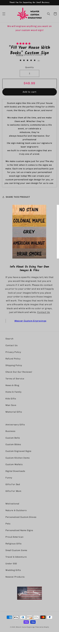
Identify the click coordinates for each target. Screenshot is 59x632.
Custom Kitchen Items (17, 458)
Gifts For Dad (12, 484)
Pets (7, 523)
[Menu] (3, 14)
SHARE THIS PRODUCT (18, 197)
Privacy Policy (13, 352)
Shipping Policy (13, 365)
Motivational (12, 503)
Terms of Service (14, 378)
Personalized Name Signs (19, 530)
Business (10, 431)
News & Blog (12, 385)
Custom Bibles (13, 444)
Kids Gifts (10, 398)
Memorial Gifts (13, 412)
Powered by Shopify (42, 627)
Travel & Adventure (16, 557)
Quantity (29, 67)
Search (9, 338)
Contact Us (43, 312)
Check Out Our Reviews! (18, 372)
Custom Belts (12, 438)
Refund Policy (13, 358)
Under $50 (11, 563)
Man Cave (10, 405)
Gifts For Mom (13, 491)
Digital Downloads (15, 471)
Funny (8, 477)
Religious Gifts (13, 543)
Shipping (19, 55)
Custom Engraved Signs (18, 451)
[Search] (48, 14)
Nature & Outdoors (15, 510)
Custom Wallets (14, 464)
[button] (23, 43)
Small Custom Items (16, 550)
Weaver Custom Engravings (30, 320)
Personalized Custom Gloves (20, 517)
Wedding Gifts (13, 570)
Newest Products (15, 577)
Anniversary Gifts (15, 424)
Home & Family (13, 392)
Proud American (14, 537)
